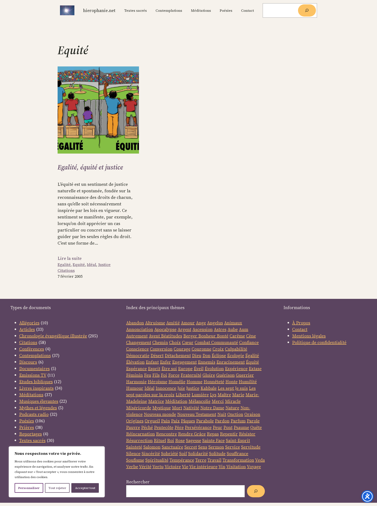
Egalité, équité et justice (90, 167)
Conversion (161, 349)
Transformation (238, 460)
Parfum (238, 421)
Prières (26, 427)
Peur (217, 427)
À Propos (301, 323)
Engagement (184, 362)
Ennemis (206, 362)
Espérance (136, 369)
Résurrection (139, 440)
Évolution (214, 369)
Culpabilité (236, 349)
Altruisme (155, 323)
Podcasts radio (34, 414)
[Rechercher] (307, 10)
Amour (188, 323)
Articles (27, 329)
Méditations (31, 395)
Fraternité (191, 375)
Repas (213, 434)
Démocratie (137, 355)
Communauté (224, 342)
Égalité (252, 355)
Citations (66, 270)
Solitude (217, 453)
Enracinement (230, 362)
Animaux (233, 323)
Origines (135, 421)
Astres (220, 329)
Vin (221, 467)
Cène (251, 336)
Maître (224, 395)
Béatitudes (171, 336)
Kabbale (208, 388)
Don (206, 355)
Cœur (188, 342)
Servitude (250, 447)
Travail (214, 460)
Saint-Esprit (238, 440)
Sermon (216, 447)
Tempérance (182, 460)
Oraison (252, 414)
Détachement (178, 355)
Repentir (229, 434)
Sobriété (169, 453)
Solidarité (198, 453)
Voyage (254, 467)
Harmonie (136, 382)
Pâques (188, 421)
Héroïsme (157, 382)
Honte (231, 382)
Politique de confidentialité (319, 342)
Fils (156, 375)
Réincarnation (140, 434)
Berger (190, 336)
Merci (218, 401)
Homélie (176, 382)
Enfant (152, 362)
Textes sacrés (32, 440)
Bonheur (207, 336)
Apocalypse (165, 329)
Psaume (241, 427)
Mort (177, 408)
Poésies (26, 421)
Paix (175, 421)
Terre (200, 460)
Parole (253, 421)
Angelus (215, 323)
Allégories (29, 323)
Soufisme (135, 460)
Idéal (91, 264)
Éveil (199, 369)
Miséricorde (138, 408)
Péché (147, 427)
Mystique (161, 408)
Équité (252, 362)
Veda (260, 460)
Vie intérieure (203, 467)
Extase (255, 369)
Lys (213, 395)
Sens (202, 447)
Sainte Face (213, 440)
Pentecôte (163, 427)
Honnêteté (214, 382)
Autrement (137, 336)
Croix (218, 349)
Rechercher (138, 482)
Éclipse (219, 355)
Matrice (156, 401)
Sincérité (151, 453)
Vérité (145, 467)
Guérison (225, 375)
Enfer (165, 362)
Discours (28, 362)
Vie (185, 467)
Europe (185, 369)
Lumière (200, 395)
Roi (170, 440)
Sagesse (193, 440)
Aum (243, 329)
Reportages (30, 434)
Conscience (137, 349)
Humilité (248, 382)
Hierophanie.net (99, 10)
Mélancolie (199, 401)
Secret (190, 447)
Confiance (249, 342)
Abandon (135, 323)
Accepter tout (85, 488)
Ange (201, 323)
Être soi (169, 369)
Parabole (205, 421)
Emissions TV (32, 375)
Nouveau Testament (196, 414)
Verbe (132, 467)
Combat (202, 342)
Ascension (202, 329)
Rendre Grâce (192, 434)
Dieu (196, 355)
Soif (183, 453)
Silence (133, 453)
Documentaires (34, 369)
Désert (157, 355)
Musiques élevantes (38, 401)
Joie (181, 388)
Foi (164, 375)
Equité (79, 264)
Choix (175, 342)
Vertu (158, 467)
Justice (104, 264)
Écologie (235, 355)
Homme (194, 382)
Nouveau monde (160, 414)
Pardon (222, 421)
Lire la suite (70, 258)
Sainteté (134, 447)
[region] (57, 471)
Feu (147, 375)
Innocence (166, 388)
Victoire (173, 467)
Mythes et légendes (38, 408)
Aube (233, 329)
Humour (134, 388)
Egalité (64, 264)
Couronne (201, 349)
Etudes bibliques (36, 382)
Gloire (208, 375)
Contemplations (35, 355)
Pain (165, 421)
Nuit (221, 414)
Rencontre (166, 434)
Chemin (160, 342)
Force (174, 375)
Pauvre (133, 427)
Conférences (31, 349)
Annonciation (139, 329)
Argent (184, 329)
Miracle (233, 401)
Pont (228, 427)
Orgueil (152, 421)
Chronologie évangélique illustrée (53, 336)
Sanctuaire (172, 447)
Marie (238, 395)
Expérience (236, 369)
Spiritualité (156, 460)
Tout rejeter (57, 488)
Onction (235, 414)
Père (179, 427)
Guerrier (245, 375)
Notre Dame (212, 408)
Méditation (176, 401)
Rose (180, 440)
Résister (247, 434)
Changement (138, 342)
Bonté (222, 336)
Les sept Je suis (233, 388)
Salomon (152, 447)
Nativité (191, 408)
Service (232, 447)
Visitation (236, 467)
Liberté (183, 395)
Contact (299, 329)
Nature (232, 408)
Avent (155, 336)
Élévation (135, 362)
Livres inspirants (36, 388)
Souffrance (237, 453)
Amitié (173, 323)
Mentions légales (309, 336)
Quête (256, 427)
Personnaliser (28, 488)
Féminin (134, 375)
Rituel (160, 440)
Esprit (154, 369)
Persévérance (198, 427)
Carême (237, 336)
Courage (182, 349)
